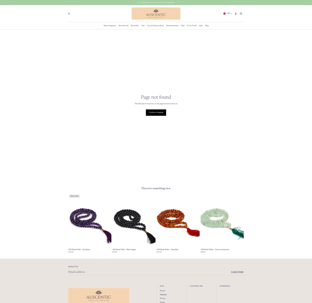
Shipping (163, 295)
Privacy (163, 298)
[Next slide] (240, 220)
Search (162, 291)
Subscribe (237, 272)
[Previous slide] (204, 220)
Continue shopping (156, 112)
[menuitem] (110, 25)
